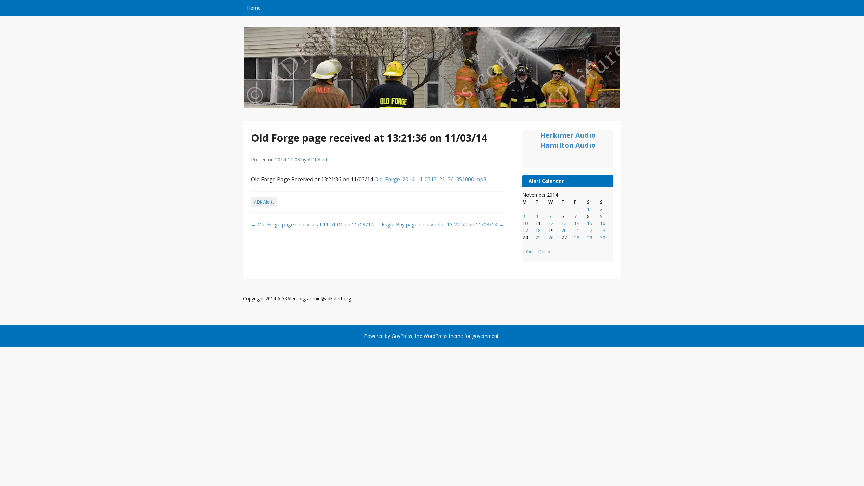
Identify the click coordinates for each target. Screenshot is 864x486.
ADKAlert (318, 159)
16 (602, 223)
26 (551, 237)
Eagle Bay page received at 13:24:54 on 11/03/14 (443, 224)
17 (525, 230)
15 (589, 223)
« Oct (528, 251)
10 (525, 223)
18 (538, 230)
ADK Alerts (264, 202)
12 (551, 223)
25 (538, 237)
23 (602, 230)
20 (564, 230)
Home (254, 8)
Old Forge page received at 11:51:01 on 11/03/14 (312, 224)
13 (564, 223)
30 (602, 237)
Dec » (544, 251)
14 (576, 223)
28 (576, 237)
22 (589, 230)
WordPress (436, 336)
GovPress (402, 336)
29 (589, 237)
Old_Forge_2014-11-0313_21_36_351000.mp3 (430, 179)
